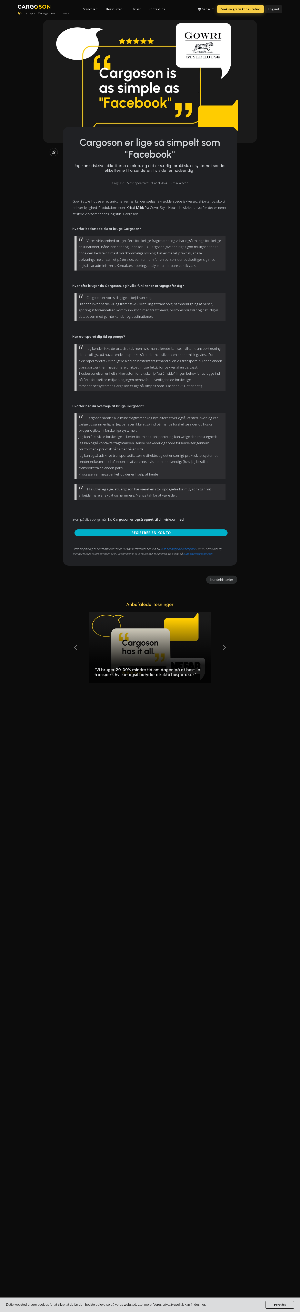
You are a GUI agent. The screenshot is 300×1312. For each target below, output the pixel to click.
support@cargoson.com (197, 554)
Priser (137, 9)
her (202, 1304)
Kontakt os (157, 9)
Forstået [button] (280, 1304)
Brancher (88, 9)
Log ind (273, 9)
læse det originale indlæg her (177, 549)
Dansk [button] (206, 9)
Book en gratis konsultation (240, 9)
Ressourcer (114, 9)
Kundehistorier (221, 579)
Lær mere (145, 1304)
